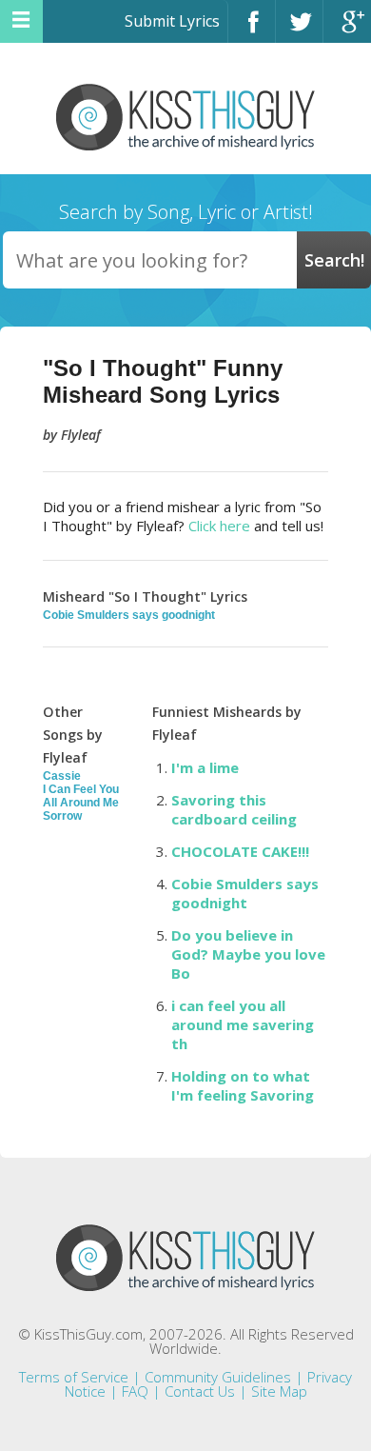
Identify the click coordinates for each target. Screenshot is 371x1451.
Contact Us (200, 1391)
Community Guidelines (218, 1376)
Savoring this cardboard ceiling (234, 809)
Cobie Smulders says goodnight (129, 615)
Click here (219, 525)
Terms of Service (73, 1376)
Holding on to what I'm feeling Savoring (242, 1085)
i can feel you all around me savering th (242, 1024)
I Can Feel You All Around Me (81, 796)
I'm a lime (205, 767)
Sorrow (62, 816)
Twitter (299, 30)
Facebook (251, 30)
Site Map (279, 1391)
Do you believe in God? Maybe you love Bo (248, 954)
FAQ (135, 1391)
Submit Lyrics (172, 20)
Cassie (62, 776)
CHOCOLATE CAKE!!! (240, 851)
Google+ (347, 30)
